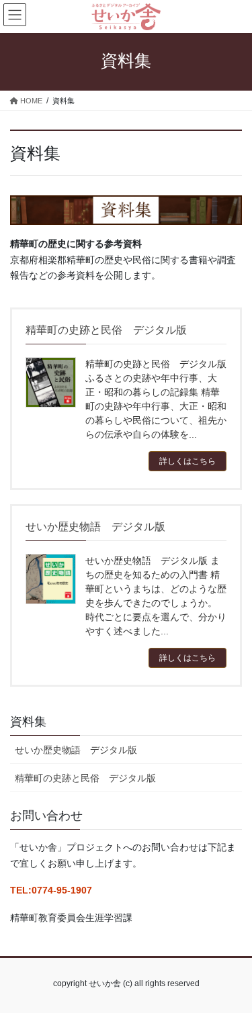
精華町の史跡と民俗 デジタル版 (85, 778)
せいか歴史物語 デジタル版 (76, 749)
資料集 (28, 721)
